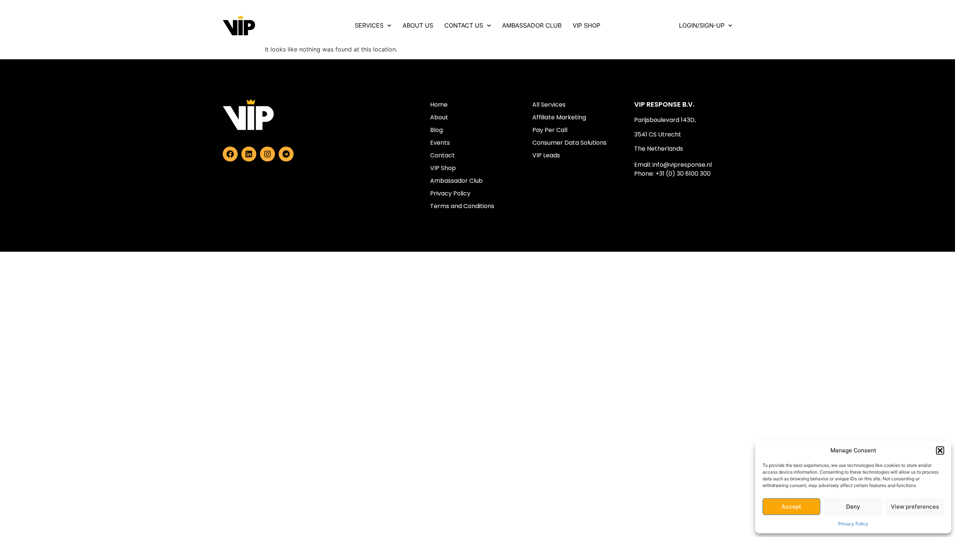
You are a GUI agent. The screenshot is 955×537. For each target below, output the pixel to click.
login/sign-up (701, 25)
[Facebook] (230, 154)
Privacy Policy (853, 524)
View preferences (915, 506)
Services (369, 25)
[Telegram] (286, 154)
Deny (853, 506)
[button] (940, 450)
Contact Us (463, 25)
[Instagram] (267, 154)
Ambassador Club (531, 25)
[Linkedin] (248, 154)
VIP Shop (586, 25)
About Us (418, 25)
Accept (791, 506)
